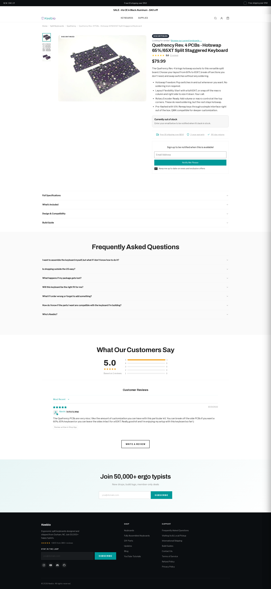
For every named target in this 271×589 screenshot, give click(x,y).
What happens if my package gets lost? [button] (61, 278)
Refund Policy (168, 561)
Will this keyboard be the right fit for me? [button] (62, 287)
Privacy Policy (168, 566)
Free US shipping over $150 (172, 134)
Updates (128, 546)
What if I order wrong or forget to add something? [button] (67, 296)
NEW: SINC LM (9, 3)
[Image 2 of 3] (46, 47)
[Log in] (222, 18)
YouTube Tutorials (132, 556)
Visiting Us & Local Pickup (174, 535)
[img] (60, 407)
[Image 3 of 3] (46, 57)
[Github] (64, 565)
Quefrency (71, 26)
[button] (135, 195)
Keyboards (127, 18)
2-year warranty (197, 134)
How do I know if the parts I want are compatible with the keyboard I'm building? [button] (81, 305)
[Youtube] (50, 565)
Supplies (143, 18)
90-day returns (217, 134)
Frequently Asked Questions (175, 530)
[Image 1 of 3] (46, 37)
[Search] (215, 18)
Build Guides (167, 546)
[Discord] (57, 565)
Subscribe (161, 495)
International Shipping (172, 541)
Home (44, 26)
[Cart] (228, 18)
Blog (126, 551)
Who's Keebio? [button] (49, 314)
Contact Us (167, 551)
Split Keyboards (57, 26)
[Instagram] (44, 565)
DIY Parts (128, 541)
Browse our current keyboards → (186, 40)
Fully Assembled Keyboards (137, 535)
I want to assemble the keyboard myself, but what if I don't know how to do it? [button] (80, 260)
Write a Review (136, 444)
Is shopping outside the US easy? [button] (58, 269)
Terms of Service (170, 556)
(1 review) (174, 55)
